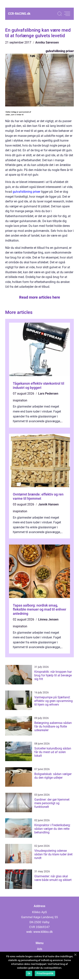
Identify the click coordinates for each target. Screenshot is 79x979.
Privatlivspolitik (45, 973)
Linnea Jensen (48, 619)
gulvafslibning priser (60, 51)
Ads (39, 949)
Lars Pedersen (48, 393)
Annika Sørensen (47, 42)
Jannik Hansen (48, 504)
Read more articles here (39, 297)
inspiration (20, 400)
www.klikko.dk (43, 932)
